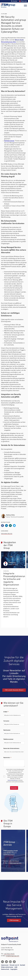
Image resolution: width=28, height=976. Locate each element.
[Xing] (6, 961)
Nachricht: (6, 757)
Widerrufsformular (7, 967)
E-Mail (5, 712)
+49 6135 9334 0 (14, 861)
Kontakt (22, 965)
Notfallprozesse (9, 141)
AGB (15, 967)
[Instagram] (10, 961)
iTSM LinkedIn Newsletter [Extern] (14, 690)
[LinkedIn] (2, 961)
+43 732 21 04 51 (9, 954)
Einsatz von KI (14, 965)
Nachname (6, 730)
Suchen (15, 1)
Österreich (24, 1)
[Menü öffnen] (25, 5)
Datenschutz (5, 969)
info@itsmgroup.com (14, 863)
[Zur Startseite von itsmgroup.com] (8, 6)
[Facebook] (14, 961)
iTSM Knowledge (14, 920)
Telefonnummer (8, 739)
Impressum (4, 965)
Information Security (6, 533)
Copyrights (13, 969)
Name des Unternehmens (11, 748)
